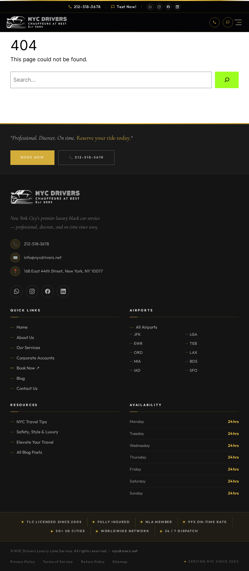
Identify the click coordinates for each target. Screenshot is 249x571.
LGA (193, 334)
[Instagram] (159, 6)
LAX (193, 352)
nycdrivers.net (125, 551)
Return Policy (93, 561)
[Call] (214, 22)
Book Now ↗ (28, 367)
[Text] (228, 22)
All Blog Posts (29, 452)
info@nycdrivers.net (43, 257)
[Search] (227, 80)
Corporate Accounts (35, 357)
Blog (21, 378)
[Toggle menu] (238, 22)
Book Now (32, 157)
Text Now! (126, 6)
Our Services (28, 347)
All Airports (146, 327)
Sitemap (120, 561)
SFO (193, 370)
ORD (138, 352)
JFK (137, 334)
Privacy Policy (22, 561)
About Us (25, 337)
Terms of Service (58, 561)
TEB (193, 343)
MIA (137, 361)
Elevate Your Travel (35, 442)
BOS (193, 361)
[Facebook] (168, 6)
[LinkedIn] (177, 6)
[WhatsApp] (150, 6)
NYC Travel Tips (32, 421)
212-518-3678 (87, 6)
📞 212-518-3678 (86, 157)
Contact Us (27, 388)
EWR (138, 343)
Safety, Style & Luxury (37, 431)
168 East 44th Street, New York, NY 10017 (63, 271)
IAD (137, 370)
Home (22, 327)
